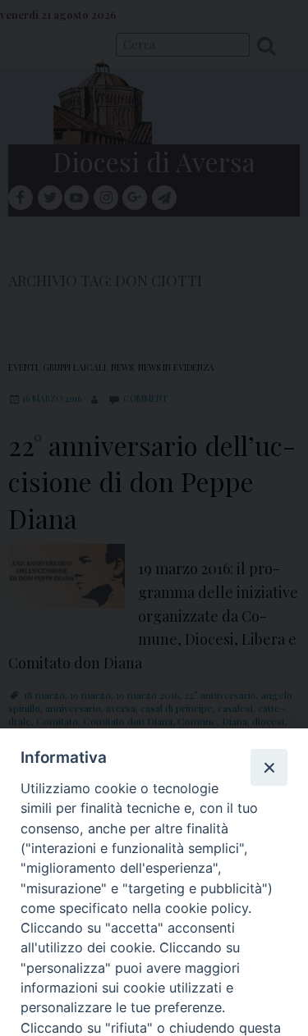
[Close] (269, 767)
